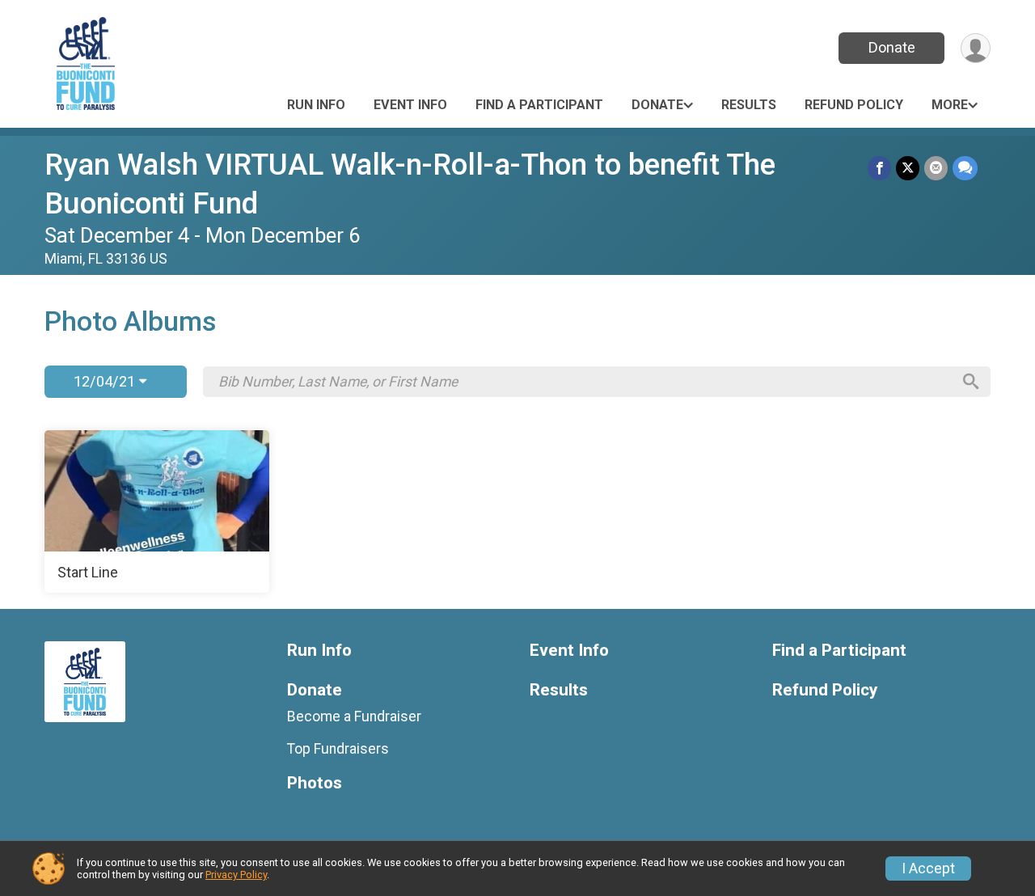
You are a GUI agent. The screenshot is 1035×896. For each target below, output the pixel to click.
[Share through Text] (965, 168)
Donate (891, 47)
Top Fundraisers (338, 749)
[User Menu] (976, 48)
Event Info (410, 104)
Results (748, 104)
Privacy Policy (236, 875)
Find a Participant (539, 104)
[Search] (971, 381)
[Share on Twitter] (907, 168)
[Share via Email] (936, 168)
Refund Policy (854, 104)
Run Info (316, 104)
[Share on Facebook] (879, 168)
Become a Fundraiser (354, 716)
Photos (314, 783)
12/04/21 (106, 381)
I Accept (928, 868)
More (950, 104)
